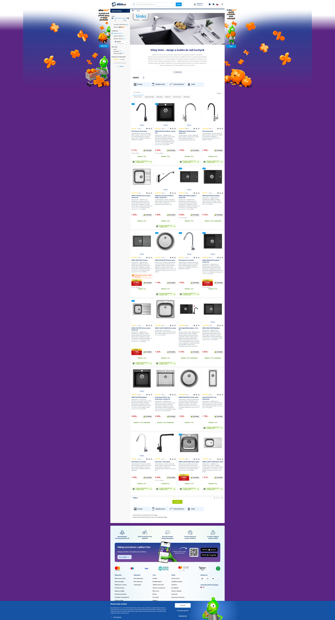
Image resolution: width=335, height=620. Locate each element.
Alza (156, 515)
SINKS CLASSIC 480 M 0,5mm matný (165, 328)
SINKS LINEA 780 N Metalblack (211, 328)
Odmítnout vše (183, 616)
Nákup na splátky (119, 591)
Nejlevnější (159, 97)
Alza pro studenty (176, 591)
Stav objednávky (138, 578)
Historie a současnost (159, 588)
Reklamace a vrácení (121, 584)
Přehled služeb (119, 600)
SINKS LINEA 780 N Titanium (139, 260)
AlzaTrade (174, 594)
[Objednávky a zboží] (210, 4)
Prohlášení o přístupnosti (122, 597)
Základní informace (158, 584)
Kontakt (155, 578)
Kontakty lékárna (157, 581)
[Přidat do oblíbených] (147, 128)
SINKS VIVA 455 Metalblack (139, 397)
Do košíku (148, 150)
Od (112, 18)
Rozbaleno (116, 51)
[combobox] (154, 4)
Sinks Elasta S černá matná (139, 131)
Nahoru (135, 497)
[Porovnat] (151, 128)
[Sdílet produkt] (143, 77)
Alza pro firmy (175, 578)
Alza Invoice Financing (177, 597)
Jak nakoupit (137, 584)
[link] (120, 66)
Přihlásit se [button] (199, 5)
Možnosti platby (119, 581)
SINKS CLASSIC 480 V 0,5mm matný (189, 461)
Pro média (156, 597)
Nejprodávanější (149, 97)
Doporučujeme (138, 97)
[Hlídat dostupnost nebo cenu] (149, 128)
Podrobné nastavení (183, 610)
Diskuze (219, 93)
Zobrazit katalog (116, 11)
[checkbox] (120, 25)
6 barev (189, 125)
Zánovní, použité (118, 53)
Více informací (117, 617)
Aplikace (155, 600)
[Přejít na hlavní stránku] (119, 4)
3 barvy (165, 125)
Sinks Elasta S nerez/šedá (186, 260)
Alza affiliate (174, 588)
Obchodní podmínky (120, 594)
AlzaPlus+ (174, 584)
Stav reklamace (138, 581)
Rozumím (183, 605)
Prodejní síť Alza (119, 588)
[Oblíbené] (213, 4)
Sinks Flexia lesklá (207, 131)
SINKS (138, 10)
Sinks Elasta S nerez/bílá (138, 461)
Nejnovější (186, 97)
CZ (203, 587)
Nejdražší (167, 97)
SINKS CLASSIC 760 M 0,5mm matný (212, 461)
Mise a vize (156, 591)
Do (128, 18)
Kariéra (155, 594)
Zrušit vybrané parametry (120, 62)
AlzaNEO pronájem (176, 581)
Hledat (179, 4)
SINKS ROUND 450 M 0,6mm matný (165, 260)
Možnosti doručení (120, 578)
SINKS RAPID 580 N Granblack (210, 195)
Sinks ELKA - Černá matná (162, 461)
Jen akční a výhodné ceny (120, 24)
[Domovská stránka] (133, 11)
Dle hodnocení (177, 97)
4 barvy (142, 125)
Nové (115, 49)
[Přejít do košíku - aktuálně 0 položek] (222, 4)
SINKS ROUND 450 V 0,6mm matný (188, 397)
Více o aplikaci (123, 557)
